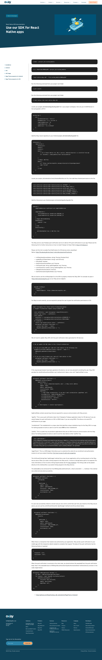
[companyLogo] (7, 2)
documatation (72, 462)
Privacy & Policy (84, 651)
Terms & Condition (92, 651)
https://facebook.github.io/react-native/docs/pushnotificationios (54, 252)
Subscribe (27, 643)
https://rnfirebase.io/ (82, 245)
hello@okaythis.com (11, 621)
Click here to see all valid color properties (64, 453)
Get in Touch (93, 2)
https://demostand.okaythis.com (41, 278)
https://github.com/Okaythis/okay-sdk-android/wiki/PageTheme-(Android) (57, 595)
